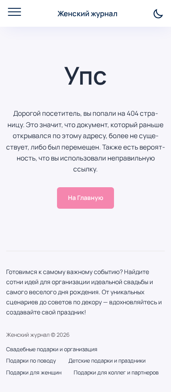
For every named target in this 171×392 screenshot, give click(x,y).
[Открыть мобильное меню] (14, 12)
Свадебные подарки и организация (51, 349)
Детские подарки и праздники (107, 360)
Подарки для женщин (33, 372)
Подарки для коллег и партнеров (116, 372)
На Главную (85, 197)
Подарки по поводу (31, 360)
